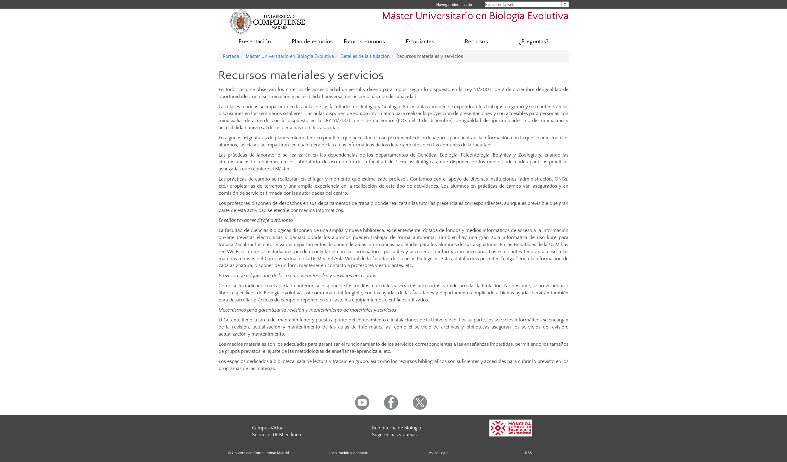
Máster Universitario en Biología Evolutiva (475, 16)
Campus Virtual (268, 428)
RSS (528, 453)
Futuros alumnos (364, 41)
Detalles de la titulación (365, 56)
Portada (231, 56)
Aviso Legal (438, 453)
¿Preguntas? (533, 41)
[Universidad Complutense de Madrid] (267, 21)
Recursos (476, 41)
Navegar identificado (454, 4)
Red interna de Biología (396, 428)
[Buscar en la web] (565, 4)
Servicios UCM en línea (276, 434)
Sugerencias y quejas (394, 434)
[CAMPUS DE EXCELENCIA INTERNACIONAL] (510, 427)
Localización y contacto (348, 453)
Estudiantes (420, 41)
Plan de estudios (312, 41)
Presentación (255, 41)
